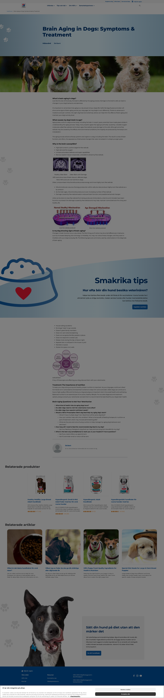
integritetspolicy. (75, 696)
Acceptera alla (125, 694)
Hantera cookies (125, 689)
